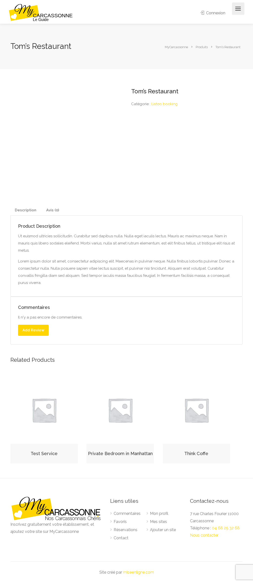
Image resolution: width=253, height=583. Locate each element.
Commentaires (127, 513)
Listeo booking (164, 104)
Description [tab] (25, 210)
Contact (121, 538)
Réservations (125, 529)
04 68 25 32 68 (226, 528)
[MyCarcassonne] (41, 12)
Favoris (120, 521)
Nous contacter (204, 535)
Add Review (33, 330)
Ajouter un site (163, 529)
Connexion (215, 13)
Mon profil (159, 513)
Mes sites (158, 521)
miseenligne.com (138, 572)
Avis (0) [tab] (52, 210)
